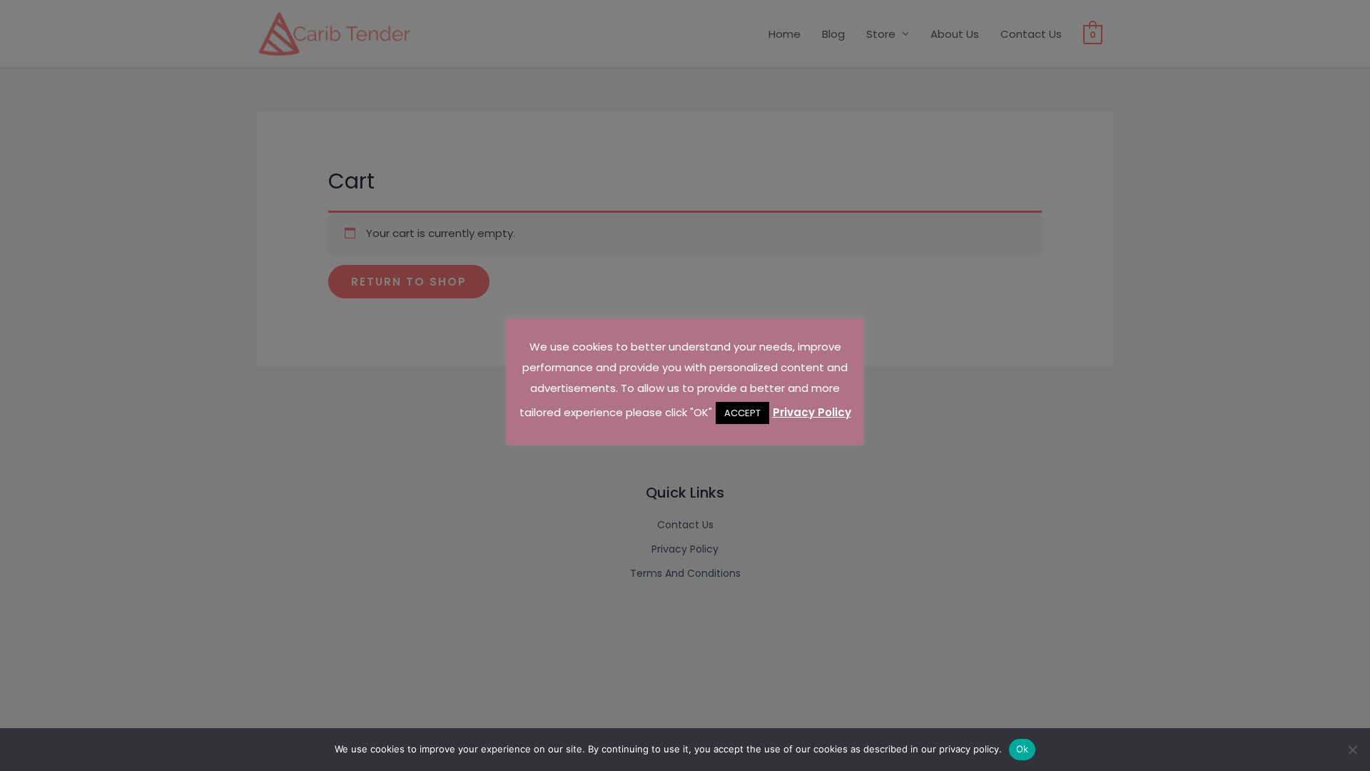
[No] (1352, 749)
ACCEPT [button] (742, 413)
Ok (1022, 749)
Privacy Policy (812, 412)
